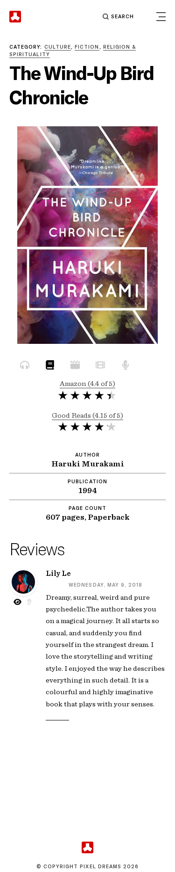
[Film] (100, 366)
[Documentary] (75, 366)
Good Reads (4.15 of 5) (87, 415)
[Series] (150, 366)
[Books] (50, 366)
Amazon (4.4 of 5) (87, 383)
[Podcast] (125, 366)
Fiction (87, 47)
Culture (57, 47)
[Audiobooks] (24, 366)
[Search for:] (88, 16)
